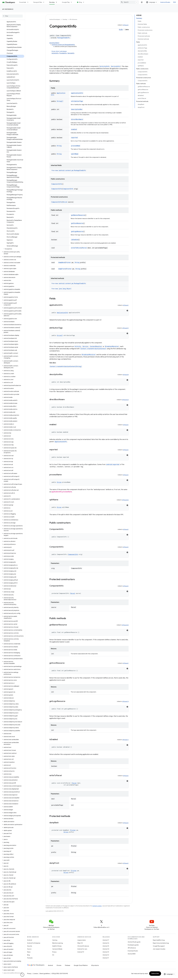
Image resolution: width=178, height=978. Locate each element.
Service (85, 346)
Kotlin (121, 30)
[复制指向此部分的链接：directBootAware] (66, 400)
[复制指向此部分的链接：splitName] (60, 500)
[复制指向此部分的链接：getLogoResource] (67, 701)
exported (74, 137)
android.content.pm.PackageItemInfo (63, 44)
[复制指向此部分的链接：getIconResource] (66, 663)
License (35, 973)
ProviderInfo (63, 53)
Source (29, 949)
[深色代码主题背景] (127, 310)
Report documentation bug (161, 943)
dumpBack (61, 262)
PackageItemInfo (63, 38)
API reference (7, 9)
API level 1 (126, 25)
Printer (68, 262)
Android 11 (106, 958)
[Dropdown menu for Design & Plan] (44, 2)
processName (75, 146)
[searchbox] (12, 16)
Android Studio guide (134, 942)
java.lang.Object (54, 43)
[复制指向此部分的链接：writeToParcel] (63, 776)
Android (29, 940)
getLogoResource (77, 231)
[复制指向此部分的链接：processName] (63, 475)
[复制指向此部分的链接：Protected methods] (72, 816)
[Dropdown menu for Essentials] (28, 2)
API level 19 (125, 701)
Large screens (81, 940)
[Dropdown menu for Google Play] (72, 2)
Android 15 (106, 946)
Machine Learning (57, 943)
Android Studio (165, 2)
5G (53, 955)
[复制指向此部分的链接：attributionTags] (64, 328)
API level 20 (125, 625)
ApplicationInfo (62, 312)
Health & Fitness (56, 946)
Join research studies (159, 949)
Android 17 (106, 940)
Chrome (59, 965)
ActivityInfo (55, 53)
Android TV (80, 952)
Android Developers (54, 19)
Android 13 (106, 952)
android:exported (112, 464)
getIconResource (77, 223)
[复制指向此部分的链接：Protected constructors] (76, 579)
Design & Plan (37, 2)
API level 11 (125, 739)
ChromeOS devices (83, 946)
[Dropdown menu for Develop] (57, 2)
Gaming (54, 940)
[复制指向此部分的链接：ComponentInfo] (65, 529)
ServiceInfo (70, 53)
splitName (74, 154)
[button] (12, 248)
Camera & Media (57, 949)
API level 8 (126, 374)
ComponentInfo (56, 184)
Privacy (54, 952)
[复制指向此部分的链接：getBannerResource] (69, 625)
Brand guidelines (45, 973)
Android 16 (106, 943)
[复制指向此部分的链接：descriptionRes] (64, 374)
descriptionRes (76, 109)
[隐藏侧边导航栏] (22, 975)
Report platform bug (159, 940)
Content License (97, 906)
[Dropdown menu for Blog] (84, 2)
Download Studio (133, 951)
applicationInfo (77, 93)
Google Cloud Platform (81, 965)
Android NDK (131, 954)
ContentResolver (96, 346)
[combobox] (129, 2)
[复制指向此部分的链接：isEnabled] (59, 740)
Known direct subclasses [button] (63, 52)
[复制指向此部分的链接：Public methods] (68, 618)
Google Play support (159, 946)
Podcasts (29, 958)
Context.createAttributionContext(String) (66, 366)
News (28, 952)
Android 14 (106, 949)
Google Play (66, 2)
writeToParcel (76, 248)
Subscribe (155, 973)
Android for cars (82, 949)
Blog (80, 2)
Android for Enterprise (33, 943)
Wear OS (80, 943)
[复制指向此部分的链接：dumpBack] (60, 823)
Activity (78, 346)
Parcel (65, 202)
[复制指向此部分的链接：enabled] (58, 425)
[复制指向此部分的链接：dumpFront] (61, 863)
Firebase (67, 965)
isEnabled (74, 240)
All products (95, 965)
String (59, 146)
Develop (52, 2)
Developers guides (133, 945)
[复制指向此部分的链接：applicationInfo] (64, 305)
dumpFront (62, 269)
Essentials (22, 2)
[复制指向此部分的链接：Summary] (61, 81)
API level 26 (125, 500)
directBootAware (77, 119)
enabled (74, 129)
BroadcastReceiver (112, 346)
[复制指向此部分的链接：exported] (59, 450)
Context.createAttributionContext (93, 349)
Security (29, 946)
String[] (60, 101)
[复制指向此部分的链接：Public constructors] (72, 523)
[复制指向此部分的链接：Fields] (57, 299)
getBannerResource (78, 215)
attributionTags (77, 101)
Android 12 (106, 955)
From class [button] (69, 170)
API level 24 (125, 399)
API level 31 (125, 328)
